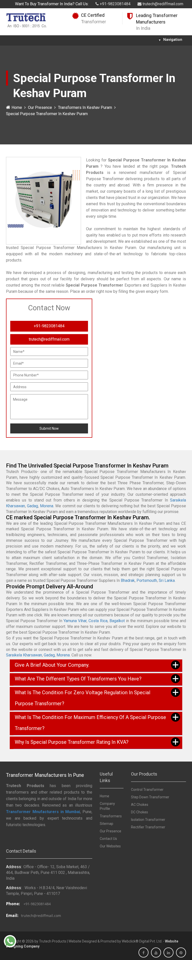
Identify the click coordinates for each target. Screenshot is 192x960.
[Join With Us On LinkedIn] (169, 953)
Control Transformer (147, 790)
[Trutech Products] (26, 20)
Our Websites (110, 846)
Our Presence (40, 107)
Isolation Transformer (148, 820)
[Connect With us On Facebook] (143, 953)
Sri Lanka (167, 580)
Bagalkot (117, 620)
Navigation (170, 39)
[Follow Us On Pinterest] (181, 953)
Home (17, 107)
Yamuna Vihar (75, 620)
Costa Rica (98, 620)
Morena (46, 506)
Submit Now (49, 428)
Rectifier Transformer (148, 827)
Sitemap (106, 824)
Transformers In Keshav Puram (85, 107)
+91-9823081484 (114, 4)
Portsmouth (146, 580)
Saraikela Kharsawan (24, 655)
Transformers (111, 816)
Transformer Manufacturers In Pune (45, 775)
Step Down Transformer (150, 797)
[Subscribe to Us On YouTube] (156, 953)
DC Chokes (139, 812)
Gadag (32, 506)
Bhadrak (128, 580)
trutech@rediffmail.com (162, 4)
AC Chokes (139, 805)
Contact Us (108, 839)
